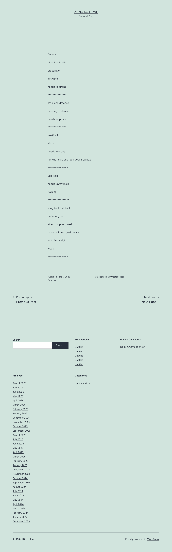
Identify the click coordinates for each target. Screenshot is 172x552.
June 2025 (18, 443)
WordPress (153, 539)
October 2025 (20, 426)
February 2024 (20, 512)
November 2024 (21, 474)
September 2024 (22, 482)
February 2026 (20, 409)
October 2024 (20, 478)
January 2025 (20, 465)
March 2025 (19, 456)
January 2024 (20, 517)
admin (53, 280)
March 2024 (19, 508)
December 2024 (21, 469)
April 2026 (18, 400)
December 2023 (21, 521)
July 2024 (18, 491)
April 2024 (18, 504)
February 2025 (20, 461)
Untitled (79, 347)
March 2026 (19, 404)
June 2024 (18, 495)
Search (16, 339)
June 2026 (18, 391)
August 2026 (19, 383)
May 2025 (18, 448)
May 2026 (18, 396)
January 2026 (20, 413)
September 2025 (21, 430)
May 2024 (18, 500)
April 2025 (18, 452)
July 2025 (18, 439)
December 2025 (21, 417)
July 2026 (18, 387)
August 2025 (19, 435)
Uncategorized (117, 276)
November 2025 (21, 422)
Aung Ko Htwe (86, 12)
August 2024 (19, 487)
